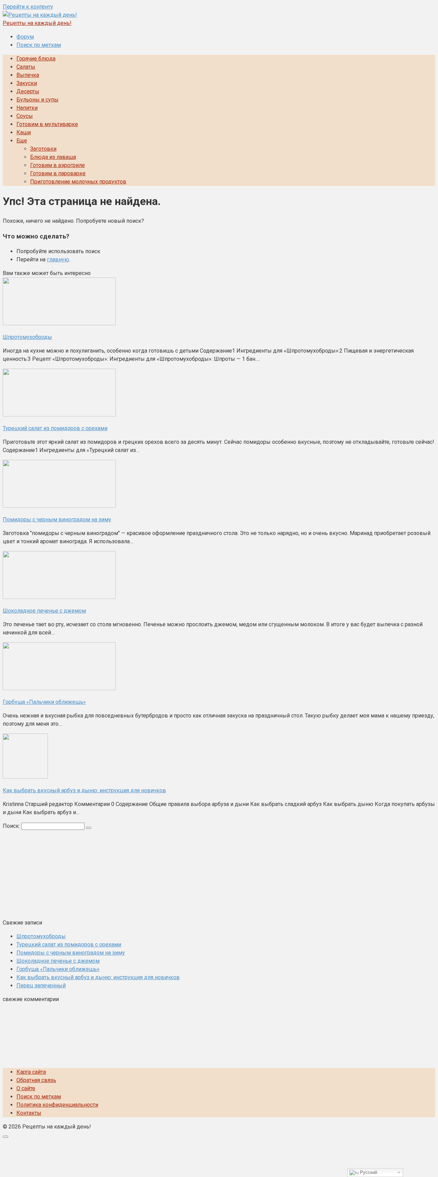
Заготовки (43, 149)
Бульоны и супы (37, 99)
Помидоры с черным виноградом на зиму (70, 952)
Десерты (27, 91)
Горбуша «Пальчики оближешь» (58, 969)
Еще (21, 140)
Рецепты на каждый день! (37, 23)
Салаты (25, 67)
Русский (368, 1172)
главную (58, 259)
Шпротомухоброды (41, 936)
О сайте (25, 1088)
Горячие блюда (35, 58)
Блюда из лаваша (53, 157)
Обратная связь (36, 1080)
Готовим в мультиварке (47, 124)
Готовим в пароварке (58, 173)
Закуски (26, 83)
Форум (25, 36)
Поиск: (12, 826)
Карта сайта (31, 1072)
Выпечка (27, 75)
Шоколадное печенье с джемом (58, 961)
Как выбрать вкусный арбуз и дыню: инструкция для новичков (98, 977)
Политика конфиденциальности (57, 1104)
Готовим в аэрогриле (57, 165)
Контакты (28, 1113)
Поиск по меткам (38, 45)
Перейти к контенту (28, 6)
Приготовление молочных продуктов (78, 181)
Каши (23, 132)
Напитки (27, 108)
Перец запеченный (41, 985)
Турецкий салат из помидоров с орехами (68, 944)
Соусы (24, 116)
